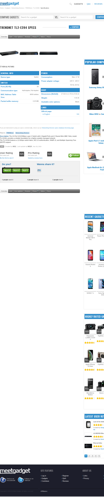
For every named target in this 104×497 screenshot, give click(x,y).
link (78, 114)
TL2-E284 (36, 8)
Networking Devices (18, 8)
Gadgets (78, 4)
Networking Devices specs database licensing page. (58, 128)
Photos (35, 36)
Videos (43, 36)
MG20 (30, 146)
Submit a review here (35, 158)
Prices (49, 36)
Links (85, 476)
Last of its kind (98, 422)
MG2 (14, 146)
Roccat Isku (97, 443)
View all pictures (8, 67)
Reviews (27, 36)
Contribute (45, 481)
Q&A (88, 4)
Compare (74, 27)
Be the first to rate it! (6, 158)
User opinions (18, 36)
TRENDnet (28, 8)
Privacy (86, 478)
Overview (4, 36)
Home (2, 8)
